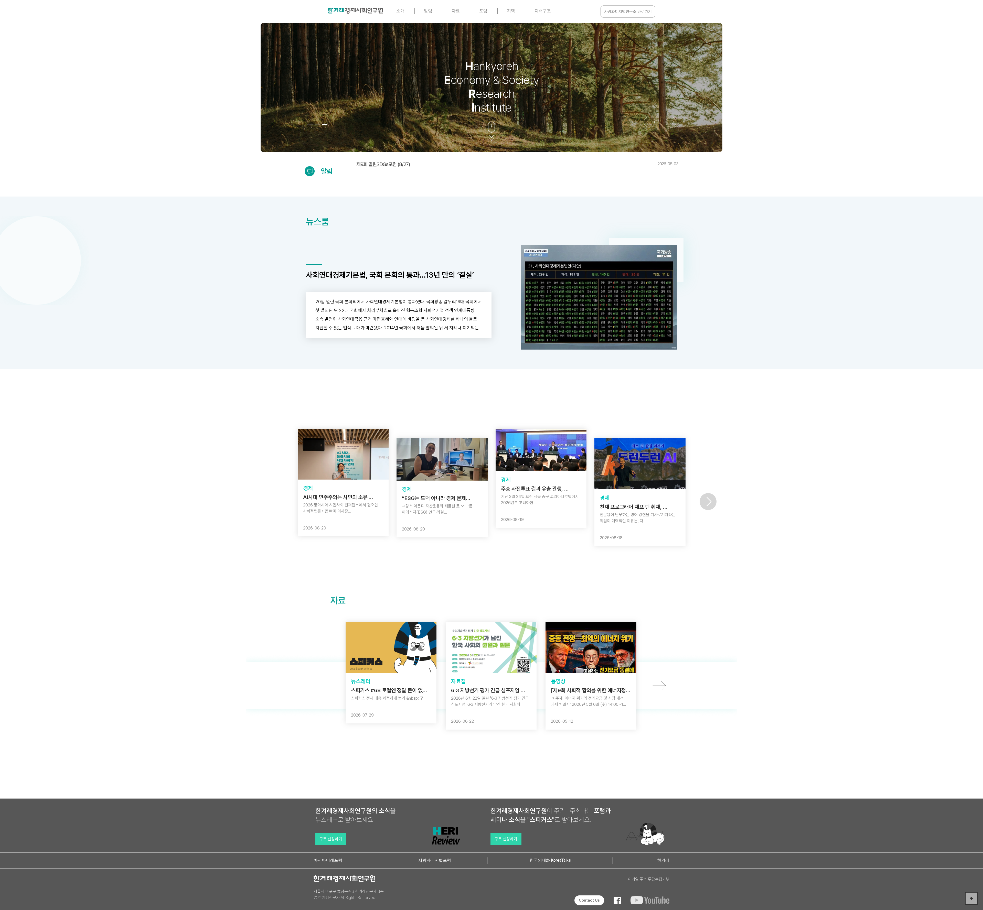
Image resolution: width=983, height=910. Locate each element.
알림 (428, 11)
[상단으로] (971, 898)
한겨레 (663, 860)
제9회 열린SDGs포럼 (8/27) (517, 164)
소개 (400, 11)
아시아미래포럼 (328, 860)
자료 (456, 11)
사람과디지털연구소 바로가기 (628, 11)
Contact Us (589, 900)
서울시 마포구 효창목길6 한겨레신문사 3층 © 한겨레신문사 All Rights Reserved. (349, 894)
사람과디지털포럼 (434, 860)
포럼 (483, 11)
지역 (511, 11)
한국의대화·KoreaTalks (550, 860)
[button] (310, 124)
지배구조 (543, 11)
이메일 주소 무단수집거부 (648, 879)
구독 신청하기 (330, 839)
